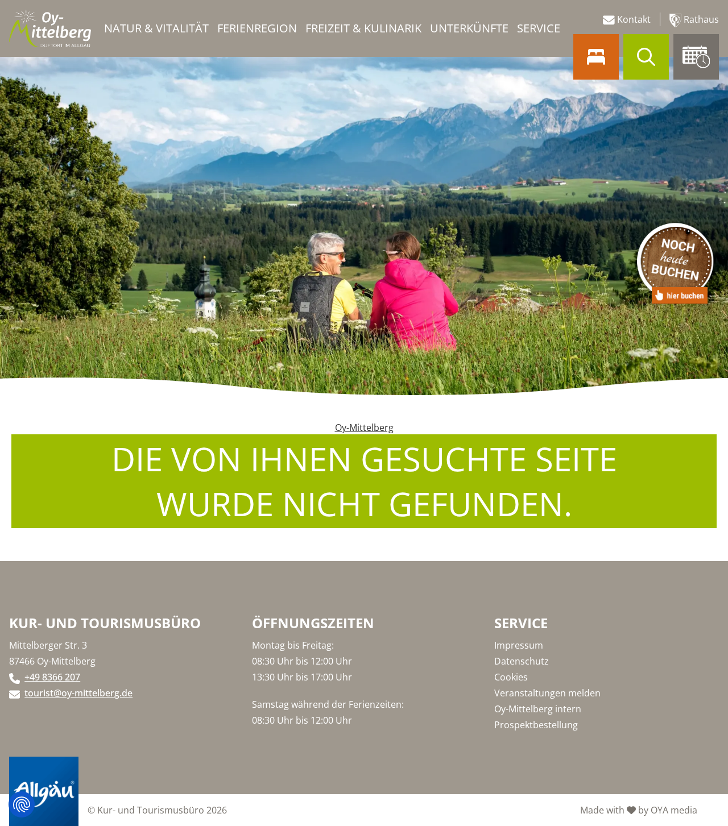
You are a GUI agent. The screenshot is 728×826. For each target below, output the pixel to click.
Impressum (518, 645)
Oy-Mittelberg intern (537, 709)
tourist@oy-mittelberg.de (78, 693)
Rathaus (700, 19)
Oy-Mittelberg (364, 427)
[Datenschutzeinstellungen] (22, 804)
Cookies (511, 677)
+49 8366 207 (52, 677)
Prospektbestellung (536, 725)
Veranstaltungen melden (547, 693)
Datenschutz (521, 661)
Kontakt (633, 19)
